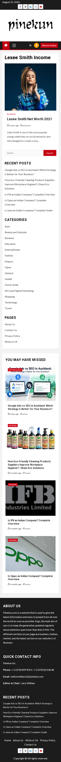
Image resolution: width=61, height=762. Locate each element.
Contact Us (11, 330)
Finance (9, 261)
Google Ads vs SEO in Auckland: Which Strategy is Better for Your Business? (30, 407)
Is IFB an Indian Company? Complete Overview (30, 194)
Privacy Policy (12, 335)
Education (10, 243)
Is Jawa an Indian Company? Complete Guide (28, 210)
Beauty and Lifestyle (15, 232)
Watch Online (49, 45)
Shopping (10, 296)
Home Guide (11, 284)
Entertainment (12, 249)
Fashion (9, 255)
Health (8, 278)
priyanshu (26, 125)
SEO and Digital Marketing (19, 290)
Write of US (11, 341)
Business (11, 114)
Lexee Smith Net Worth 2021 (29, 119)
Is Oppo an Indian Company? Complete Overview (27, 726)
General (9, 273)
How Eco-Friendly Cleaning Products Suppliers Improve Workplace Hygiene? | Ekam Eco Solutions (30, 184)
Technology (11, 302)
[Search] (30, 45)
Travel (8, 308)
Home (7, 740)
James (25, 414)
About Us (10, 324)
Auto (7, 226)
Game (8, 267)
